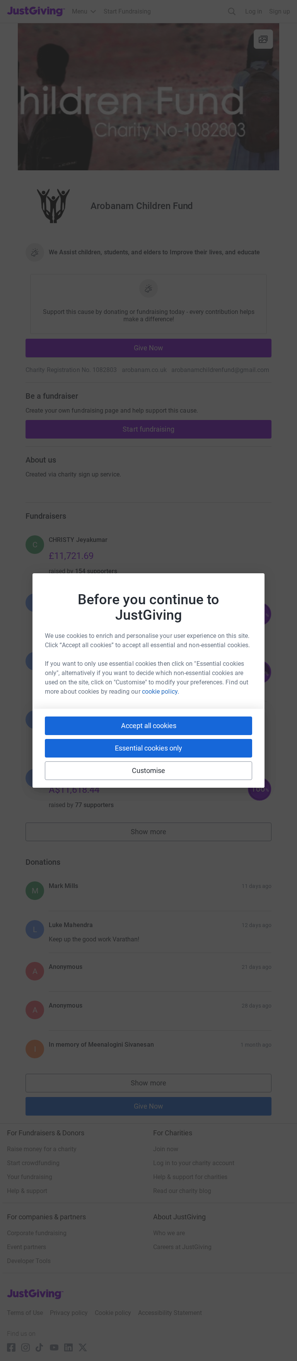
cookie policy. (160, 691)
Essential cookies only (148, 748)
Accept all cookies (148, 726)
